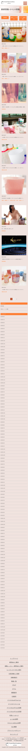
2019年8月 (3, 566)
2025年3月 (3, 367)
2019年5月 (3, 575)
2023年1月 (3, 446)
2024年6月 (3, 394)
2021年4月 (3, 509)
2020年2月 (3, 548)
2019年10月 (3, 560)
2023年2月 (3, 443)
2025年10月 (3, 346)
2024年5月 (3, 397)
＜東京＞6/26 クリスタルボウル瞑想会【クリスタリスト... (13, 46)
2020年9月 (3, 527)
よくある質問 (14, 719)
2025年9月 (3, 349)
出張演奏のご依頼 (14, 673)
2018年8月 (3, 602)
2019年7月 (3, 569)
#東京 (3, 48)
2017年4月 (3, 647)
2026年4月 (3, 328)
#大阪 (17, 200)
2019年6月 (3, 572)
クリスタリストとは (14, 704)
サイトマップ (14, 734)
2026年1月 (3, 337)
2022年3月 (3, 476)
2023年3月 (3, 440)
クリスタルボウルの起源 (14, 711)
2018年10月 (3, 596)
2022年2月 (3, 479)
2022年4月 (3, 473)
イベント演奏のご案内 (23, 18)
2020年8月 (3, 530)
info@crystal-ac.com (19, 740)
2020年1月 (3, 551)
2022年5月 (3, 470)
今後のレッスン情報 (14, 18)
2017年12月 (3, 626)
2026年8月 (3, 316)
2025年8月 (3, 352)
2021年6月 (3, 503)
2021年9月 (3, 494)
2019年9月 (3, 563)
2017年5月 (3, 644)
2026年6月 (3, 322)
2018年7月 (3, 605)
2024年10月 (3, 382)
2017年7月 (3, 638)
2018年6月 (3, 608)
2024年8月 (3, 388)
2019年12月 (3, 554)
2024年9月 (3, 385)
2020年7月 (3, 533)
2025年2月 (3, 370)
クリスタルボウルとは (14, 700)
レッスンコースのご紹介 (14, 670)
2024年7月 (3, 391)
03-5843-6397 (9, 740)
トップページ (14, 658)
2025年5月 (3, 361)
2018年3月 (3, 617)
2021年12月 (3, 485)
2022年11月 (3, 452)
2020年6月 (3, 536)
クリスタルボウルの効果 (14, 708)
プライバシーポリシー (14, 730)
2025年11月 (3, 343)
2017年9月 (3, 632)
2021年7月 (3, 500)
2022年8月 (3, 461)
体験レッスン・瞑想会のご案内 (14, 666)
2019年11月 (3, 557)
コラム (14, 689)
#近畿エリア (21, 200)
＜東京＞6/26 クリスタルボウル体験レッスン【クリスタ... (13, 76)
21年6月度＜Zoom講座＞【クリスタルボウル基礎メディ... (13, 198)
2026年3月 (3, 331)
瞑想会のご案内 (14, 662)
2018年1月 (3, 623)
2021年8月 (3, 497)
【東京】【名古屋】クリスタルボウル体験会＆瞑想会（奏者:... (14, 106)
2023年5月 (3, 434)
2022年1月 (3, 482)
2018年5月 (3, 611)
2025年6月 (3, 358)
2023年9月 (3, 422)
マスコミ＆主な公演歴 (14, 723)
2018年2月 (3, 620)
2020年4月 (3, 542)
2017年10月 (3, 629)
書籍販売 (14, 692)
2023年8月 (3, 425)
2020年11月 (3, 521)
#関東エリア (7, 48)
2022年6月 (3, 467)
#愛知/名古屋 (4, 139)
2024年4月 (3, 400)
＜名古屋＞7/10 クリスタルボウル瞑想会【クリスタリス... (13, 137)
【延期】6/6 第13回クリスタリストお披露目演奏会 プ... (12, 259)
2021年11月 (3, 488)
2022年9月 (3, 458)
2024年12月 (3, 376)
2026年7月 (3, 319)
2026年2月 (3, 334)
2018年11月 (3, 593)
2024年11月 (3, 379)
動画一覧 (14, 681)
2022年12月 (3, 449)
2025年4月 (3, 364)
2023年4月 (3, 437)
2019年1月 (3, 587)
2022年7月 (3, 464)
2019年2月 (3, 584)
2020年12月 (3, 518)
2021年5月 (3, 506)
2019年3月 (3, 581)
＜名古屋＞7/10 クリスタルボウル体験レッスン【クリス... (13, 167)
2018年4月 (3, 614)
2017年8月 (3, 635)
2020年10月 (3, 524)
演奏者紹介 (14, 677)
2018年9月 (3, 599)
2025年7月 (3, 355)
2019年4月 (3, 578)
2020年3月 (3, 545)
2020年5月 (3, 539)
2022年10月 (3, 455)
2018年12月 (3, 590)
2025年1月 (3, 373)
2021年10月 (3, 491)
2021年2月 (3, 515)
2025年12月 (3, 340)
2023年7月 (3, 428)
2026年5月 (3, 325)
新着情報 (5, 17)
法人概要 (14, 727)
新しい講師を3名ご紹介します (7, 228)
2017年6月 (3, 641)
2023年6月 (3, 431)
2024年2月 (3, 406)
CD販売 (14, 696)
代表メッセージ (14, 715)
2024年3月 (3, 403)
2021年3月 (3, 512)
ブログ (14, 685)
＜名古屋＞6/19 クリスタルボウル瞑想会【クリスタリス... (13, 289)
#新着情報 (4, 109)
